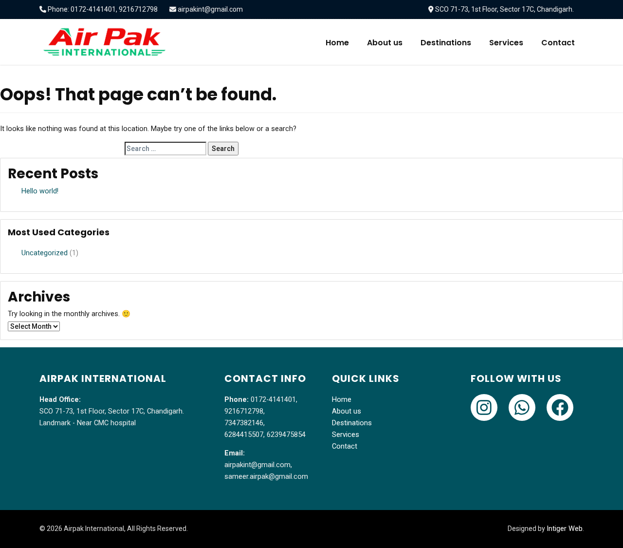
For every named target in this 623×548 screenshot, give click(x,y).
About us (385, 42)
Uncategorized (44, 253)
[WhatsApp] (522, 407)
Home (337, 42)
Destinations (446, 42)
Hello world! (39, 191)
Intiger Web (565, 529)
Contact (558, 42)
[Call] (484, 407)
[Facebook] (560, 407)
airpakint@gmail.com (210, 9)
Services (506, 42)
